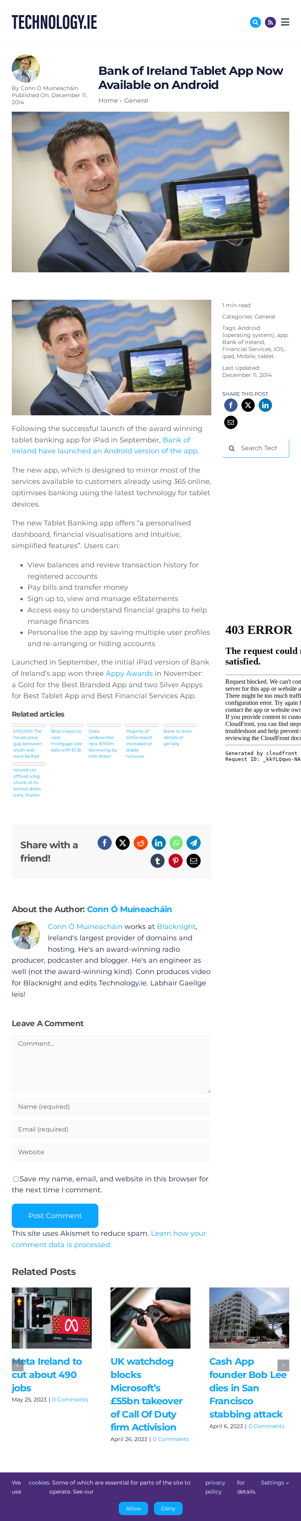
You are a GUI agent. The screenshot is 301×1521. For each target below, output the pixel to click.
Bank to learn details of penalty (178, 737)
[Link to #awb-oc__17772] (255, 22)
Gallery (62, 1317)
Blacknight (176, 926)
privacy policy (215, 1487)
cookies (39, 1482)
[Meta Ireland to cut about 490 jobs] (52, 1318)
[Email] (194, 861)
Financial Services (246, 349)
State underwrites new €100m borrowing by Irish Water (103, 743)
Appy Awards (129, 673)
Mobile (246, 356)
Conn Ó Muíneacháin (49, 88)
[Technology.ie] (54, 18)
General (265, 316)
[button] (18, 1365)
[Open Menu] (284, 21)
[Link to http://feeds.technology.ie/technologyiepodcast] (270, 22)
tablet (266, 356)
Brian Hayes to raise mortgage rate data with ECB (66, 740)
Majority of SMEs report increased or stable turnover (139, 743)
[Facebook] (105, 843)
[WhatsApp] (176, 843)
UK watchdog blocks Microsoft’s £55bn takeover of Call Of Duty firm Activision (139, 1317)
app (282, 335)
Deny (168, 1508)
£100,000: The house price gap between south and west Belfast (27, 743)
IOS (279, 349)
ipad (228, 356)
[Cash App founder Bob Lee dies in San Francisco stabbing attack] (249, 1318)
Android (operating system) (248, 331)
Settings (273, 1482)
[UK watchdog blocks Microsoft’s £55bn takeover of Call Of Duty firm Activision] (150, 1318)
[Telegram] (194, 843)
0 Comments (70, 1399)
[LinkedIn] (159, 843)
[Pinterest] (176, 861)
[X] (123, 843)
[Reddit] (141, 843)
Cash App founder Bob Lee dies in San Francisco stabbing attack (237, 1317)
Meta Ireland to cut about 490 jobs (40, 1317)
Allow (133, 1508)
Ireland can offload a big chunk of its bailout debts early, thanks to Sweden (27, 782)
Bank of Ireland (243, 342)
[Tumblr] (158, 861)
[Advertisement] (261, 504)
